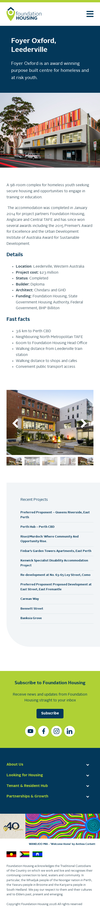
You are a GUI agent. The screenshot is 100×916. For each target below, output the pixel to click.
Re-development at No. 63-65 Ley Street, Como (55, 575)
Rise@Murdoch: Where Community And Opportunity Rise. (49, 539)
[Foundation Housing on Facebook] (43, 731)
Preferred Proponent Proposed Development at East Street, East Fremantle (56, 587)
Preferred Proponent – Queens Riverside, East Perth (55, 515)
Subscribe (50, 713)
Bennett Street (31, 608)
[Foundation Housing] (24, 14)
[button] (15, 423)
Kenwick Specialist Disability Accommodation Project (54, 563)
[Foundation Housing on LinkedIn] (69, 731)
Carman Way (29, 599)
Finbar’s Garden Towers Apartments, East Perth (55, 551)
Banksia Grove (31, 618)
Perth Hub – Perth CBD (37, 526)
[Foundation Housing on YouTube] (30, 731)
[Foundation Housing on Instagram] (56, 731)
